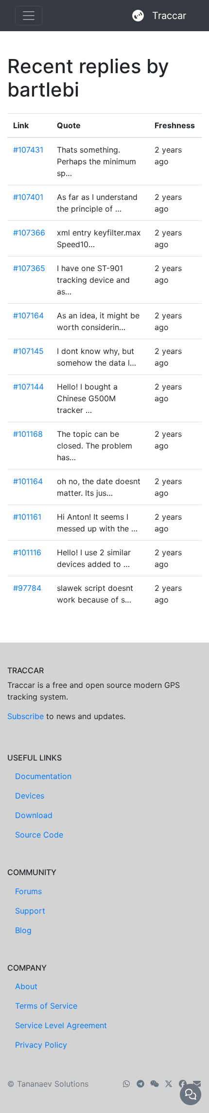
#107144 (28, 386)
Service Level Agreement (61, 1025)
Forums (28, 891)
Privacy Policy (41, 1045)
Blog (23, 930)
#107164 (28, 315)
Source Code (39, 835)
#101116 (27, 552)
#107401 (28, 197)
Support (30, 911)
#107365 (29, 268)
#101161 (27, 517)
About (26, 986)
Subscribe (25, 716)
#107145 (28, 351)
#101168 (28, 434)
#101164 (28, 481)
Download (33, 815)
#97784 (27, 588)
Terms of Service (46, 1006)
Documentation (43, 776)
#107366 (29, 232)
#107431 (28, 150)
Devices (29, 796)
